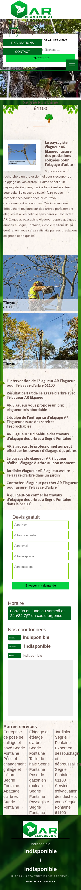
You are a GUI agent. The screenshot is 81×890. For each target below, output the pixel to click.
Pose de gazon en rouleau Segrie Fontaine (37, 786)
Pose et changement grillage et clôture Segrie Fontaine (14, 772)
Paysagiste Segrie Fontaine (39, 807)
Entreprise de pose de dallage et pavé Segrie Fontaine (14, 743)
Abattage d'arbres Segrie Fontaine (11, 799)
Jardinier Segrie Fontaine (63, 737)
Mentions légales (41, 881)
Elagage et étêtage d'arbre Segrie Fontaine (39, 743)
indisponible (35, 23)
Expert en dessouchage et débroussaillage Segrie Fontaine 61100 (66, 764)
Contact (22, 51)
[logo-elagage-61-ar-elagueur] (31, 9)
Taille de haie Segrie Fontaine (39, 764)
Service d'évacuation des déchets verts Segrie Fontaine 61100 (66, 799)
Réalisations (22, 42)
